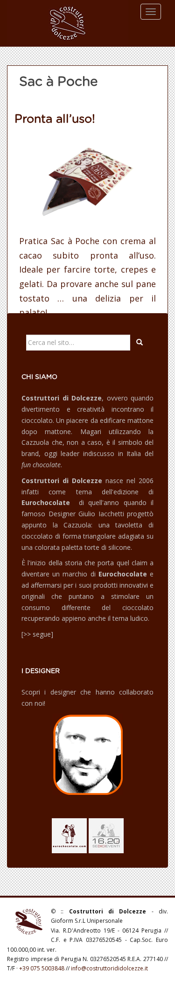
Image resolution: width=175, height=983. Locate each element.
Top (167, 975)
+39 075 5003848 (41, 968)
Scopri (30, 692)
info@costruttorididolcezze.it (109, 968)
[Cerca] (139, 343)
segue (42, 634)
